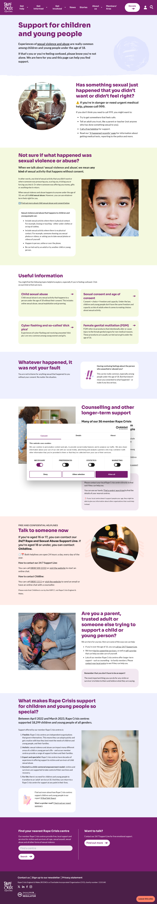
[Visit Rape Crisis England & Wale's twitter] (19, 886)
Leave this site (145, 899)
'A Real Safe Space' (48, 798)
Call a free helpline (89, 129)
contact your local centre (95, 663)
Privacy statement (72, 877)
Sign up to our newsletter (46, 877)
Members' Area (111, 7)
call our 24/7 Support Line (126, 647)
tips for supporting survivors (105, 650)
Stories (83, 7)
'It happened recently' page (102, 133)
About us (95, 7)
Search (23, 856)
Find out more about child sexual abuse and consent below (45, 203)
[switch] (65, 465)
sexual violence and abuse (53, 44)
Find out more (94, 842)
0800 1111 (36, 581)
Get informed (39, 7)
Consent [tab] (44, 436)
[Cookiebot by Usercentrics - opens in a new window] (118, 428)
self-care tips (131, 650)
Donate (132, 6)
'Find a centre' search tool (114, 490)
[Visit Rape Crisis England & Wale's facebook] (27, 886)
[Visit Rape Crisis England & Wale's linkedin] (23, 886)
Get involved (57, 7)
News (73, 7)
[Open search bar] (151, 7)
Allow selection (78, 474)
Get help (22, 7)
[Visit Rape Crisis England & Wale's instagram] (31, 886)
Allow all (111, 474)
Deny (45, 474)
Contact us (24, 877)
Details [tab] (78, 435)
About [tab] (113, 435)
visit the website (58, 568)
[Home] (8, 7)
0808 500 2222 (38, 568)
